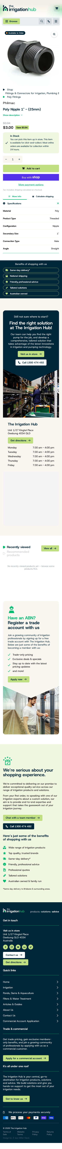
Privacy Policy (35, 1133)
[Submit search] (42, 21)
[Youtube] (18, 947)
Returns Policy (50, 1133)
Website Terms (20, 1133)
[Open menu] (56, 21)
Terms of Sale (7, 1133)
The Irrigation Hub (19, 1128)
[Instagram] (11, 947)
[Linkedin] (24, 947)
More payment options (31, 184)
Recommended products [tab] (18, 553)
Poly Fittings (14, 96)
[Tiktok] (30, 947)
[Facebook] (5, 947)
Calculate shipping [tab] (44, 196)
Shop (10, 89)
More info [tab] (16, 196)
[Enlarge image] (54, 34)
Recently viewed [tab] (18, 547)
